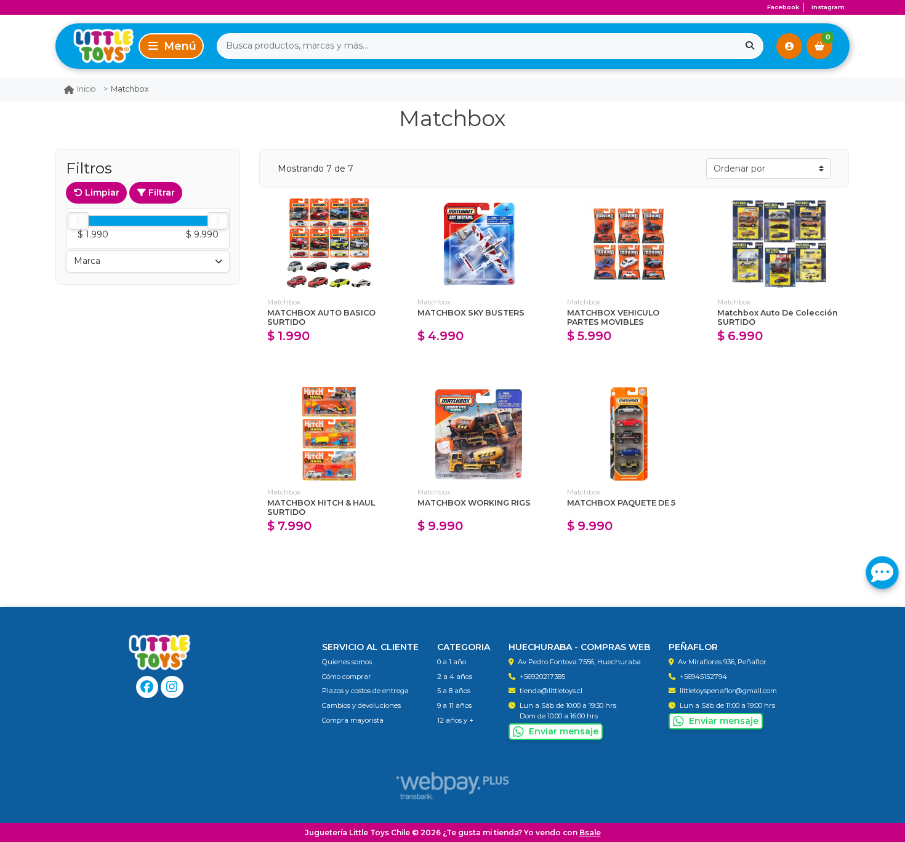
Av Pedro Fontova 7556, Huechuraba (579, 661)
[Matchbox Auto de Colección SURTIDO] (779, 244)
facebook (783, 7)
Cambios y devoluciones (361, 705)
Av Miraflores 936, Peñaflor (722, 661)
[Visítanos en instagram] (172, 687)
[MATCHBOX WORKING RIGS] (479, 434)
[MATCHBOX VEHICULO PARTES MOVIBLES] (629, 244)
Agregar (329, 362)
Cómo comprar (346, 676)
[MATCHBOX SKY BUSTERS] (479, 244)
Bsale (590, 832)
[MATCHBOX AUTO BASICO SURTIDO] (329, 244)
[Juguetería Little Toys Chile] (95, 45)
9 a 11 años (454, 705)
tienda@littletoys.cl (551, 690)
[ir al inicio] (159, 652)
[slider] (78, 220)
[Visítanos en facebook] (147, 687)
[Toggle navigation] (171, 46)
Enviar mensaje (563, 731)
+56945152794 (703, 676)
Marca (87, 260)
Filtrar (160, 192)
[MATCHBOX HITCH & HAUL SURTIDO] (329, 434)
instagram (828, 7)
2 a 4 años (454, 676)
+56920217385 (542, 676)
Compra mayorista (353, 720)
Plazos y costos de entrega (365, 690)
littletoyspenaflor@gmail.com (728, 690)
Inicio (86, 88)
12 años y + (455, 720)
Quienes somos (347, 661)
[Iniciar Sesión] (789, 46)
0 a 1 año (451, 661)
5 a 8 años (453, 690)
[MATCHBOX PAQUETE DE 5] (629, 434)
